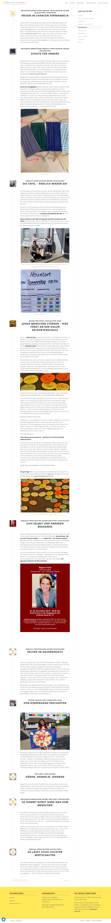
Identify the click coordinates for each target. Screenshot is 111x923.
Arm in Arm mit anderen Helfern (31, 10)
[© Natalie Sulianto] (13, 51)
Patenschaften (51, 13)
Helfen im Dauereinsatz (45, 651)
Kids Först (51, 474)
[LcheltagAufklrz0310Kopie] (13, 13)
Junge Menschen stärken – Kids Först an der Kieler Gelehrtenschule (45, 327)
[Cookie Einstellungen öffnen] (4, 921)
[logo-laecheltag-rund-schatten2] (13, 776)
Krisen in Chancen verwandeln (45, 15)
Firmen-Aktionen (82, 30)
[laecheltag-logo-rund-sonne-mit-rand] (13, 652)
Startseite (12, 897)
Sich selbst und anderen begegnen (45, 525)
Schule (59, 321)
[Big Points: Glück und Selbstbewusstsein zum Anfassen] (13, 323)
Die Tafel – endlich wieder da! (45, 183)
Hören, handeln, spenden (45, 776)
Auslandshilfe (81, 21)
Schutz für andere (31, 34)
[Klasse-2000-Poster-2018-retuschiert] (13, 703)
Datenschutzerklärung (15, 903)
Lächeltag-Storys (40, 13)
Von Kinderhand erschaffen (45, 703)
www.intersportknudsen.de (38, 74)
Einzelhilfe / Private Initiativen (52, 10)
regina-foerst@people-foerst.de (43, 476)
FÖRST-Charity (39, 321)
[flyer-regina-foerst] (13, 523)
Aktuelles (80, 15)
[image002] (13, 183)
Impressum (12, 900)
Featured (66, 10)
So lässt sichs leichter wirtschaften (45, 853)
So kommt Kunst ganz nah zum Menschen (45, 803)
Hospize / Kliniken (82, 36)
